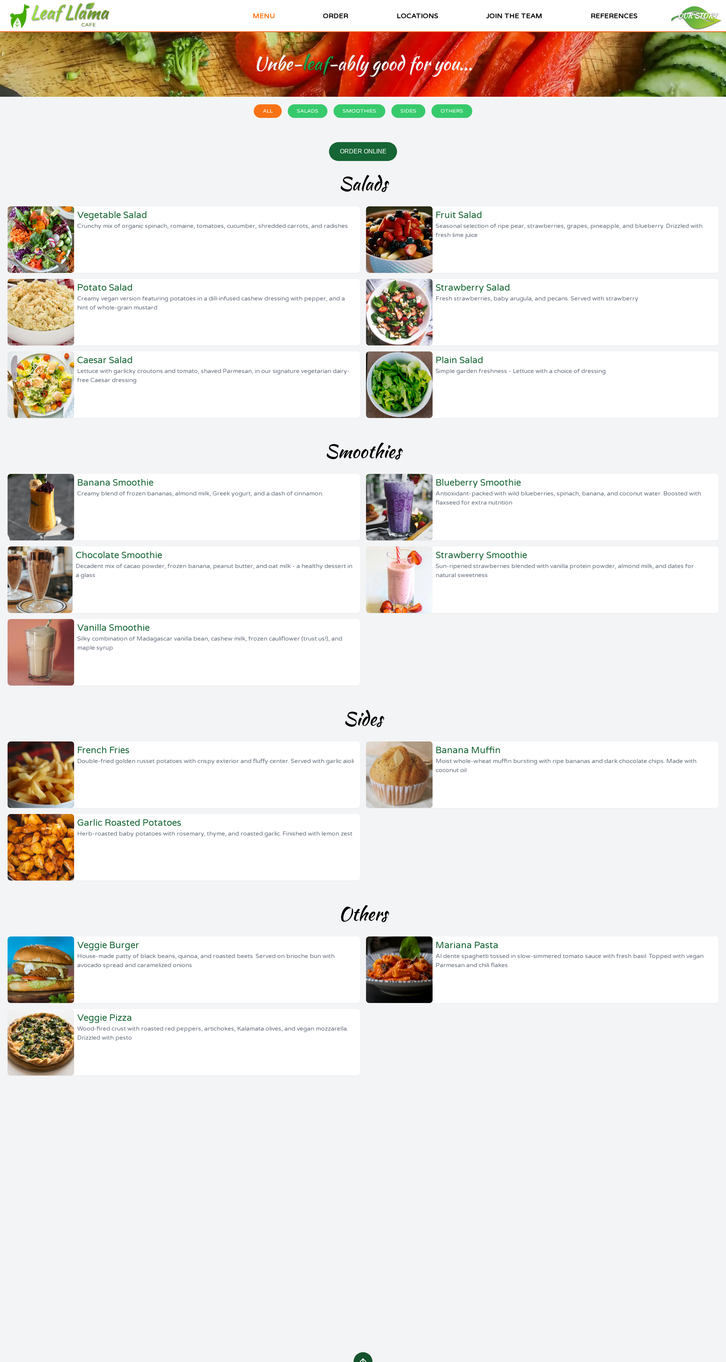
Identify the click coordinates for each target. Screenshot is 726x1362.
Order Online (363, 151)
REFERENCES (610, 20)
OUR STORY (697, 16)
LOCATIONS (417, 16)
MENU (264, 16)
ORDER (335, 16)
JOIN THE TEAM (514, 16)
